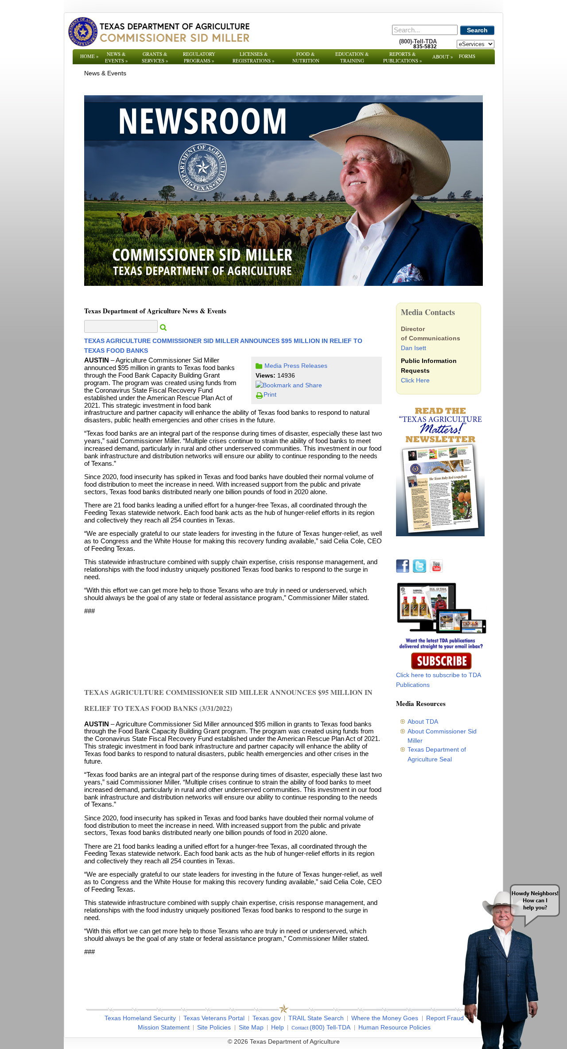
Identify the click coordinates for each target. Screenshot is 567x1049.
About (442, 56)
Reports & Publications (402, 57)
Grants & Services (155, 57)
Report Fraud (445, 1018)
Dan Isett (413, 347)
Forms (467, 56)
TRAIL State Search (316, 1018)
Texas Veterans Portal (214, 1018)
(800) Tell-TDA (330, 1027)
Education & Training (352, 57)
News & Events (116, 57)
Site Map (251, 1027)
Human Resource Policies (394, 1027)
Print (270, 394)
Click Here (415, 380)
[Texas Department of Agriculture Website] (158, 31)
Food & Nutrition (305, 57)
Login (403, 1041)
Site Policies (214, 1027)
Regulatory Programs (199, 57)
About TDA (423, 721)
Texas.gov (266, 1018)
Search (477, 30)
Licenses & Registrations (254, 57)
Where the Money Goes (384, 1018)
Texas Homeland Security (140, 1018)
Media (273, 365)
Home (89, 56)
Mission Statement (164, 1027)
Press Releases (305, 365)
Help (277, 1027)
